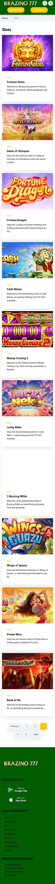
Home (5, 18)
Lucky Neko (14, 427)
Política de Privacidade (15, 871)
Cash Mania (14, 289)
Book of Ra (13, 700)
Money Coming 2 (17, 358)
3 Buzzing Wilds (17, 496)
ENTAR (39, 10)
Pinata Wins (14, 634)
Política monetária (13, 865)
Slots (9, 77)
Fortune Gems (16, 82)
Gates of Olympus (18, 151)
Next (36, 734)
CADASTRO (16, 10)
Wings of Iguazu (17, 565)
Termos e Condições (13, 868)
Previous (15, 726)
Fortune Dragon (17, 220)
